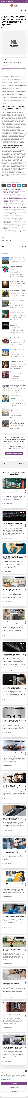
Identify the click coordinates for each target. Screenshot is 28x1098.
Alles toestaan (14, 1083)
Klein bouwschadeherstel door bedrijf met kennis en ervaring (14, 819)
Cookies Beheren (14, 1091)
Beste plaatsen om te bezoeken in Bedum (12, 753)
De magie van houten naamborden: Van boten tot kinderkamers (13, 720)
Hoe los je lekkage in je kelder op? (17, 281)
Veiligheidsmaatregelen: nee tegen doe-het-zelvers (13, 68)
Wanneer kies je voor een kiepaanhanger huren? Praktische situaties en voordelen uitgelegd (17, 422)
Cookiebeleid (13, 1094)
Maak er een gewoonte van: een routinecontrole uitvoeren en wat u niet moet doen (13, 64)
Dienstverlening (7, 27)
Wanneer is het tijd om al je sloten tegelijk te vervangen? (12, 589)
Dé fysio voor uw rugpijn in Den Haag (13, 916)
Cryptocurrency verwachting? (12, 215)
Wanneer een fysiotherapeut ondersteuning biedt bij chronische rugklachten (17, 397)
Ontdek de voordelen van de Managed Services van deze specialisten (11, 983)
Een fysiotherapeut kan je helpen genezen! (12, 950)
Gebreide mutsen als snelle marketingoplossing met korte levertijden (16, 268)
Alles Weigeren (14, 1087)
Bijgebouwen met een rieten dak (17, 257)
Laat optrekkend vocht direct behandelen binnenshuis (11, 1015)
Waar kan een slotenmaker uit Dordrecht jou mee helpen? (11, 851)
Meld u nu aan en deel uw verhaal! (14, 437)
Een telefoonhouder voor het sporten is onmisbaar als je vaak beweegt (13, 884)
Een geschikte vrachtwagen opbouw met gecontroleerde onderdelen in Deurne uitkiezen (15, 200)
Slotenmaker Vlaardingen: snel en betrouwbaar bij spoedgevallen (12, 688)
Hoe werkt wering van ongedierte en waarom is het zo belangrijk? (13, 622)
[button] (26, 1071)
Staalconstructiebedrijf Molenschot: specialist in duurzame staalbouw (13, 491)
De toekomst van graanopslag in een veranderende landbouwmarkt (13, 655)
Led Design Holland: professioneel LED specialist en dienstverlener (12, 1048)
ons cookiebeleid (6, 1079)
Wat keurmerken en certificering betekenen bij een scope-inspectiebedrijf (17, 324)
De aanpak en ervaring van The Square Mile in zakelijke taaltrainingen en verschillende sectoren (12, 787)
